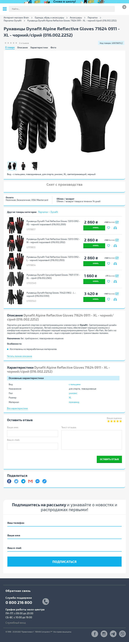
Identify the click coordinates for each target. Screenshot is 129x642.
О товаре (10, 47)
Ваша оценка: (114, 418)
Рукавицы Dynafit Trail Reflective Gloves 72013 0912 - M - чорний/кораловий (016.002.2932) (53, 241)
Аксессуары (76, 18)
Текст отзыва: (68, 427)
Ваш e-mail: (13, 439)
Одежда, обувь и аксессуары (49, 18)
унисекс (73, 393)
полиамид (74, 402)
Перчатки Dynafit (13, 21)
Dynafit (54, 212)
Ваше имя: (12, 427)
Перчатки (93, 18)
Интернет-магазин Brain (16, 18)
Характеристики (39, 47)
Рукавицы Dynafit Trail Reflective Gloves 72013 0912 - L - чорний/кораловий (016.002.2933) (53, 258)
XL (70, 397)
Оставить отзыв (109, 459)
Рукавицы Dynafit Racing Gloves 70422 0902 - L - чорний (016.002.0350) (51, 294)
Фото (53, 47)
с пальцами (75, 384)
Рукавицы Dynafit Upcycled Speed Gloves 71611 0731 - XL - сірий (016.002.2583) (53, 276)
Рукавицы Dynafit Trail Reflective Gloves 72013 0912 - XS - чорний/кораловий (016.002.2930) (53, 223)
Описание (22, 47)
